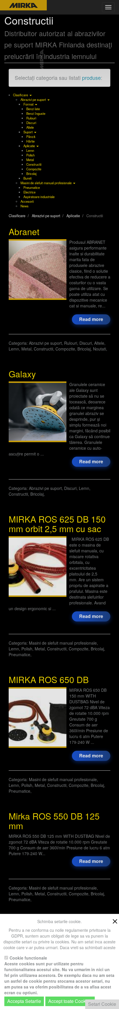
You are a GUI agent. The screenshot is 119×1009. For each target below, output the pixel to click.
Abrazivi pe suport (34, 99)
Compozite (33, 169)
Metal (30, 159)
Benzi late (33, 108)
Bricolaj (31, 173)
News (25, 206)
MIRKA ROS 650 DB (49, 679)
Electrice (29, 192)
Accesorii (27, 201)
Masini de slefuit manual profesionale (46, 182)
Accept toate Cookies (70, 1001)
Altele (30, 127)
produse (91, 77)
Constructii (33, 164)
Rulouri (31, 118)
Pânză (30, 136)
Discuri (31, 122)
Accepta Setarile (24, 1001)
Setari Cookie (102, 1004)
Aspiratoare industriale (39, 196)
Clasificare (21, 95)
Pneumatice (31, 187)
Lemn (30, 150)
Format (28, 104)
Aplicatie (29, 145)
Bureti (27, 178)
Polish (30, 155)
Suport (28, 132)
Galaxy (22, 374)
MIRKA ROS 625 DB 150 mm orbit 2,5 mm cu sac (57, 524)
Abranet (24, 231)
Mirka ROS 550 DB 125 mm (54, 821)
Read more (91, 319)
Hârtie (30, 141)
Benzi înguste (35, 113)
